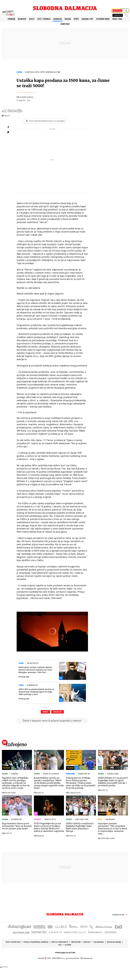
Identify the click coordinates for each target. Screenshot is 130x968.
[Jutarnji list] (19, 926)
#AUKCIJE (57, 712)
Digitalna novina (114, 942)
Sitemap (68, 944)
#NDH (45, 712)
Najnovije (22, 18)
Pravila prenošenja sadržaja (35, 942)
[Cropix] (55, 932)
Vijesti (32, 18)
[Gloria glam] (91, 926)
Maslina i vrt (87, 18)
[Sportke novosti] (50, 926)
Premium (11, 18)
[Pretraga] (126, 15)
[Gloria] (84, 926)
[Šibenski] (110, 932)
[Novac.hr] (39, 932)
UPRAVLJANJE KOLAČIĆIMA (65, 953)
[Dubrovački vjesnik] (75, 932)
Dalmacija (57, 18)
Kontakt (87, 942)
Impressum (75, 942)
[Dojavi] (8, 13)
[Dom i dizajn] (118, 926)
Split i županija (44, 18)
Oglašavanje (99, 942)
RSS (60, 944)
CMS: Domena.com (86, 958)
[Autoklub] (21, 932)
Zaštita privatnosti (59, 942)
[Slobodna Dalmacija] (65, 8)
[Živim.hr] (73, 926)
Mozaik (68, 18)
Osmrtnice (65, 24)
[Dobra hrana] (104, 926)
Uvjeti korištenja (13, 942)
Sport (76, 18)
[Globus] (61, 926)
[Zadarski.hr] (95, 932)
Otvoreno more (103, 18)
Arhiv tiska (117, 18)
